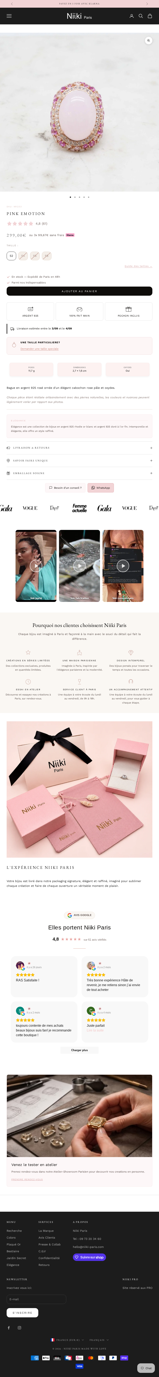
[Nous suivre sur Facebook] (9, 1328)
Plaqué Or (14, 1244)
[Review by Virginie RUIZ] (29, 963)
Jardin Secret (16, 1258)
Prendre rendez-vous (27, 1179)
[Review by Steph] (29, 1008)
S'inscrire (22, 1312)
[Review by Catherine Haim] (99, 963)
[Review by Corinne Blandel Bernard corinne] (99, 1008)
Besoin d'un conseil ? (68, 487)
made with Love (93, 1348)
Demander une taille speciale (39, 348)
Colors (11, 1237)
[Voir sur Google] (20, 965)
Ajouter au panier (79, 291)
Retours (44, 1265)
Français (97, 1340)
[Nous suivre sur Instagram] (19, 1328)
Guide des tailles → (138, 266)
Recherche (14, 1230)
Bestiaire (13, 1251)
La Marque (46, 1230)
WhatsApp (103, 487)
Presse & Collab (50, 1244)
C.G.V (42, 1251)
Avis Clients (47, 1237)
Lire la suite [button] (95, 1030)
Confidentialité (49, 1258)
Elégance (13, 1265)
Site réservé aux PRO (137, 1287)
